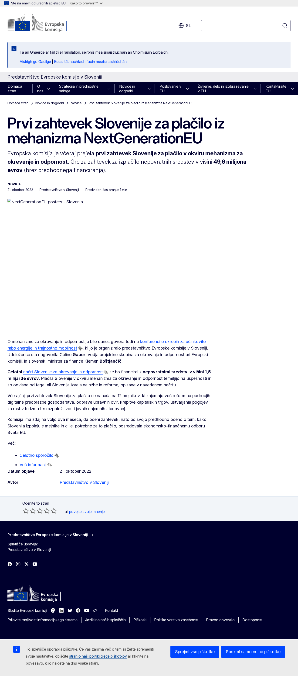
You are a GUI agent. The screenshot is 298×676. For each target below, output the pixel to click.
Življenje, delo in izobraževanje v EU (223, 88)
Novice (76, 103)
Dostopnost (252, 619)
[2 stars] (29, 511)
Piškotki (139, 619)
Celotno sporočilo (37, 455)
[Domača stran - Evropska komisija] (45, 23)
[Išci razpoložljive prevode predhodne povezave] (80, 348)
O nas (40, 88)
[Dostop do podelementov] (50, 88)
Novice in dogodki (127, 88)
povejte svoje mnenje (87, 511)
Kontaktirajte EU (275, 88)
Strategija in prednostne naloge (78, 88)
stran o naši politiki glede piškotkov (98, 656)
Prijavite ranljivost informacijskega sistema (42, 619)
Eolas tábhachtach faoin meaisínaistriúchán (90, 61)
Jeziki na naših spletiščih (105, 619)
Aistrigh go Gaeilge (35, 61)
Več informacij (33, 464)
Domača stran (15, 88)
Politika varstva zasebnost (176, 619)
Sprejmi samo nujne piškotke (253, 651)
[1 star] (25, 511)
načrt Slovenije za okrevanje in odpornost (63, 371)
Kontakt (111, 610)
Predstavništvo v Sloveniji (84, 482)
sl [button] (188, 25)
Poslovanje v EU (170, 88)
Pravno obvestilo (220, 619)
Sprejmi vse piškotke (195, 651)
